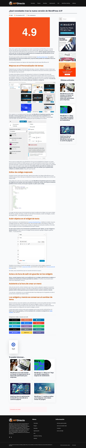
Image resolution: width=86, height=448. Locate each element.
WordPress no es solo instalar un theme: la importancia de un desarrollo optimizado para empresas (20, 375)
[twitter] (11, 437)
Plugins (39, 3)
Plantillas (45, 3)
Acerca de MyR (60, 430)
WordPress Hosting (66, 3)
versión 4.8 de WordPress (35, 222)
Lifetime (74, 3)
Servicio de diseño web (62, 425)
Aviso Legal (74, 445)
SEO (58, 3)
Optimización (52, 3)
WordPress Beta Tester (42, 57)
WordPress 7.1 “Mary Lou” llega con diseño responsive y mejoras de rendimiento (44, 374)
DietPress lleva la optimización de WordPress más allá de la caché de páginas (19, 398)
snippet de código (26, 266)
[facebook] (9, 437)
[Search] (60, 19)
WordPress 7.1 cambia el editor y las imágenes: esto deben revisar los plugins (44, 398)
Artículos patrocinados (61, 423)
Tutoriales (33, 3)
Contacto (59, 428)
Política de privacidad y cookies (65, 445)
